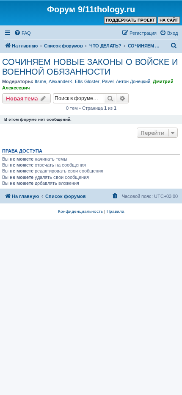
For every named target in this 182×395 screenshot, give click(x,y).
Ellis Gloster (87, 81)
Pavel (107, 81)
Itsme (40, 81)
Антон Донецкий (133, 81)
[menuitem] (22, 33)
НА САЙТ (169, 20)
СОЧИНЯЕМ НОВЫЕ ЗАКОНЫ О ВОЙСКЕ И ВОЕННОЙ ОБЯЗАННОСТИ (90, 66)
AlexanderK (60, 81)
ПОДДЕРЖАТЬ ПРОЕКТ (130, 20)
